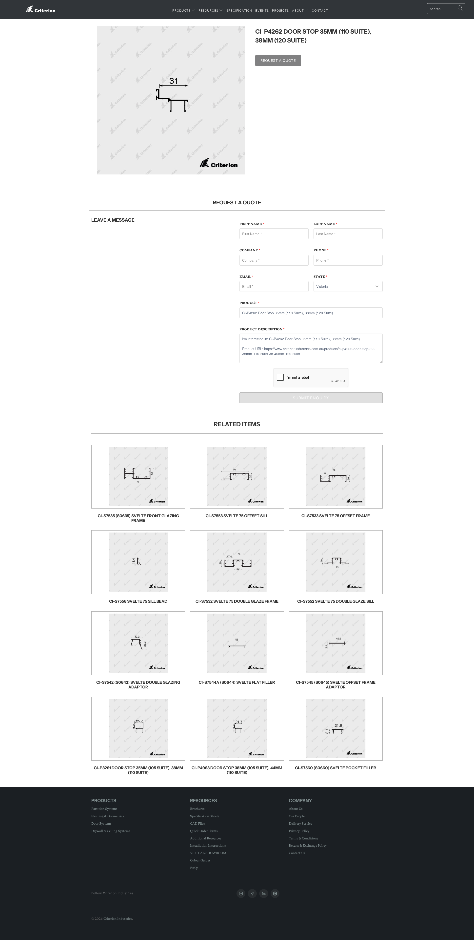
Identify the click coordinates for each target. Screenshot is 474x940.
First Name (251, 224)
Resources (208, 10)
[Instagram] (241, 893)
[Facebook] (252, 893)
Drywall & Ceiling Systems (110, 831)
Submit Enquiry (311, 397)
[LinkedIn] (263, 893)
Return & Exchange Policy (308, 845)
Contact (320, 10)
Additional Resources (205, 838)
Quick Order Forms (204, 831)
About (298, 10)
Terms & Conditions (303, 838)
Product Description (262, 329)
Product (249, 303)
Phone (321, 250)
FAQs (194, 868)
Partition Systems (104, 809)
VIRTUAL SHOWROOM (208, 853)
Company (249, 250)
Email (246, 276)
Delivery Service (300, 823)
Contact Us (297, 853)
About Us (296, 809)
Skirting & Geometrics (107, 816)
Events (262, 10)
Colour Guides (200, 860)
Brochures (197, 809)
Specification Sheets (204, 816)
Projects (280, 10)
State (320, 276)
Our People (297, 816)
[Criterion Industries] (40, 7)
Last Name (325, 224)
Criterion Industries (117, 918)
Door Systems (101, 823)
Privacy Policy (299, 831)
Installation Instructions (208, 845)
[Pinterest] (275, 893)
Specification (239, 10)
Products (181, 10)
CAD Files (197, 823)
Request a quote (278, 60)
